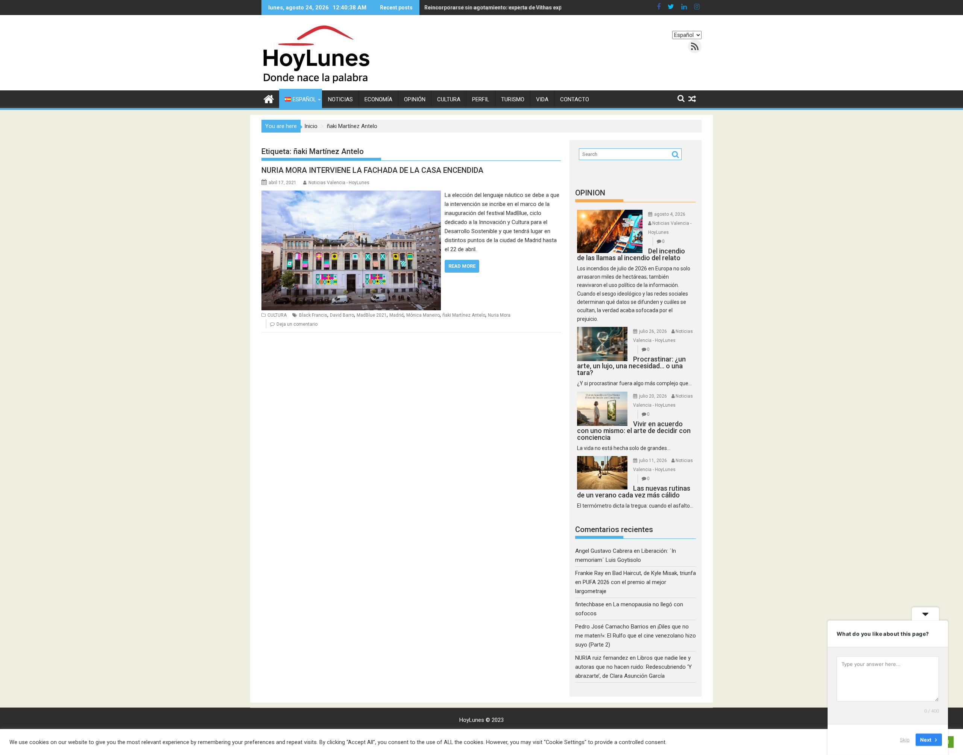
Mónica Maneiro (423, 315)
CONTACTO (574, 99)
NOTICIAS (340, 99)
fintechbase (589, 604)
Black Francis (313, 315)
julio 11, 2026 (653, 460)
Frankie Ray (589, 573)
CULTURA (448, 99)
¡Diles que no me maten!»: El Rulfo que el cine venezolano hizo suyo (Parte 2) (635, 635)
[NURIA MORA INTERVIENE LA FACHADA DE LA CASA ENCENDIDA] (351, 195)
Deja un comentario (296, 324)
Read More (461, 266)
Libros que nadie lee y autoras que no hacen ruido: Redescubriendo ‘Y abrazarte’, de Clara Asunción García (633, 666)
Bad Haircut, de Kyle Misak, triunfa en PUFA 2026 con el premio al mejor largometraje (635, 582)
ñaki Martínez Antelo (463, 315)
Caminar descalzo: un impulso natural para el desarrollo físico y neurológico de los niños (536, 8)
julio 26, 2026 (653, 331)
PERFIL (480, 99)
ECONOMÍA (378, 99)
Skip (905, 740)
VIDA (542, 99)
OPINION (590, 192)
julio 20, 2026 (653, 396)
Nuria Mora (499, 315)
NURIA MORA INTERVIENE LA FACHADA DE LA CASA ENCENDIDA (372, 170)
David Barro (342, 315)
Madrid (396, 315)
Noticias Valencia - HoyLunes (338, 182)
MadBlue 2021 (372, 315)
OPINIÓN (414, 99)
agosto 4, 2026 (669, 214)
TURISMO (512, 99)
